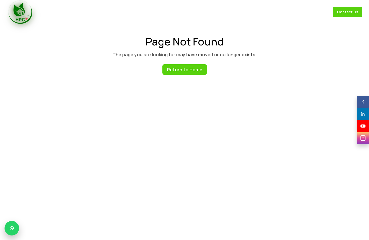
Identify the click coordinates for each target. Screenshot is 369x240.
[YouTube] (363, 126)
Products (162, 12)
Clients (183, 12)
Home (117, 12)
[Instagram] (363, 138)
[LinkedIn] (363, 114)
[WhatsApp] (12, 228)
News (280, 12)
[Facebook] (363, 102)
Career (320, 12)
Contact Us (347, 12)
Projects (299, 12)
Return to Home (184, 70)
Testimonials (207, 12)
